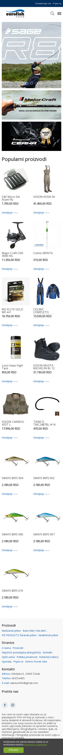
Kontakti (47, 652)
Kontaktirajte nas (43, 3)
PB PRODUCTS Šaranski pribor (19, 635)
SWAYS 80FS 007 (44, 534)
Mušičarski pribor (11, 630)
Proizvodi (18, 648)
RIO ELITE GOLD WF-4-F (12, 311)
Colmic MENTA (43, 253)
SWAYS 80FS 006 (12, 534)
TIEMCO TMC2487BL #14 (44, 423)
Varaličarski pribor (48, 635)
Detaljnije (7, 212)
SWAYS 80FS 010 (12, 591)
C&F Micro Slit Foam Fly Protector (11, 198)
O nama (6, 648)
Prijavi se (57, 3)
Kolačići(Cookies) (48, 657)
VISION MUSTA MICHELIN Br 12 (44, 367)
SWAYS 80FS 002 (44, 478)
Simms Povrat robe (36, 661)
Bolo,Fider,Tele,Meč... (35, 630)
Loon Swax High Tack (12, 367)
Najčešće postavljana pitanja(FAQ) (21, 652)
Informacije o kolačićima (35, 744)
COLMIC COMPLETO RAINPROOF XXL (43, 311)
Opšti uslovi (8, 657)
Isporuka (7, 661)
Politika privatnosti (27, 657)
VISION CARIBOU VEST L (13, 423)
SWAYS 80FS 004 (12, 478)
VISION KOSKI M (44, 197)
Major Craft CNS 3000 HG (12, 255)
